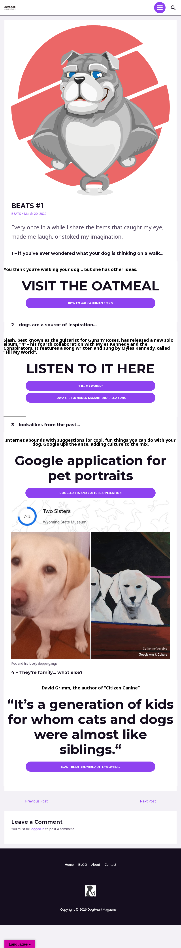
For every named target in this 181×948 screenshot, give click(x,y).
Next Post (150, 801)
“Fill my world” (90, 386)
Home (69, 864)
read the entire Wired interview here (90, 767)
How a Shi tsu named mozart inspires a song (90, 398)
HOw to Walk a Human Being (90, 303)
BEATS (16, 213)
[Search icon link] (173, 7)
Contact (110, 864)
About (95, 864)
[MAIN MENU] (160, 7)
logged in (37, 829)
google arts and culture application (90, 493)
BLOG (82, 864)
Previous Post (34, 801)
